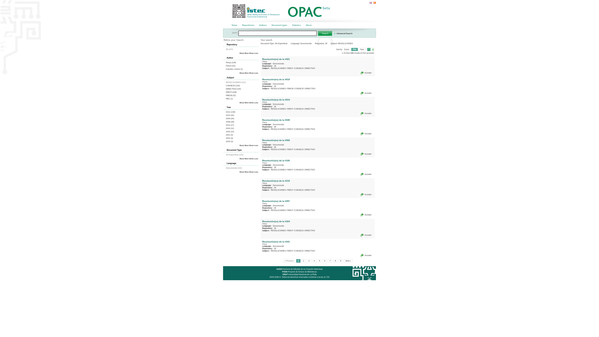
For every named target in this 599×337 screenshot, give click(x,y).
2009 (230, 118)
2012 (230, 112)
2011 (230, 125)
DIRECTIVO (233, 89)
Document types (279, 25)
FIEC (229, 99)
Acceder (368, 73)
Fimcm (230, 66)
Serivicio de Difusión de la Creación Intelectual (299, 269)
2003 (230, 132)
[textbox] (277, 33)
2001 (229, 135)
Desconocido (278, 64)
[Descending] (373, 49)
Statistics (296, 25)
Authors (263, 25)
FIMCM (231, 95)
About (309, 25)
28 (275, 66)
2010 (230, 115)
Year (362, 49)
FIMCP (231, 92)
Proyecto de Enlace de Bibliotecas (299, 272)
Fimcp (231, 62)
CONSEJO (233, 86)
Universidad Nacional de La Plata (299, 274)
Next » (348, 261)
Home (234, 25)
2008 (230, 122)
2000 (230, 128)
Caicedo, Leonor (234, 69)
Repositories (248, 25)
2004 (229, 141)
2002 (229, 138)
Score (346, 49)
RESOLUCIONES (278, 68)
